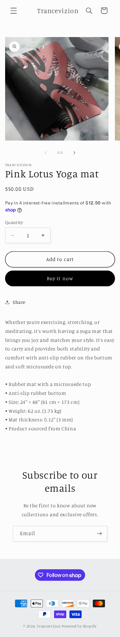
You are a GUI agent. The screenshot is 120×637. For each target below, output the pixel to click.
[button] (13, 10)
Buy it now (60, 278)
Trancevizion (49, 626)
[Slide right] (75, 153)
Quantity (14, 222)
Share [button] (19, 302)
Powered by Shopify (79, 626)
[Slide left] (45, 153)
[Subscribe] (99, 533)
